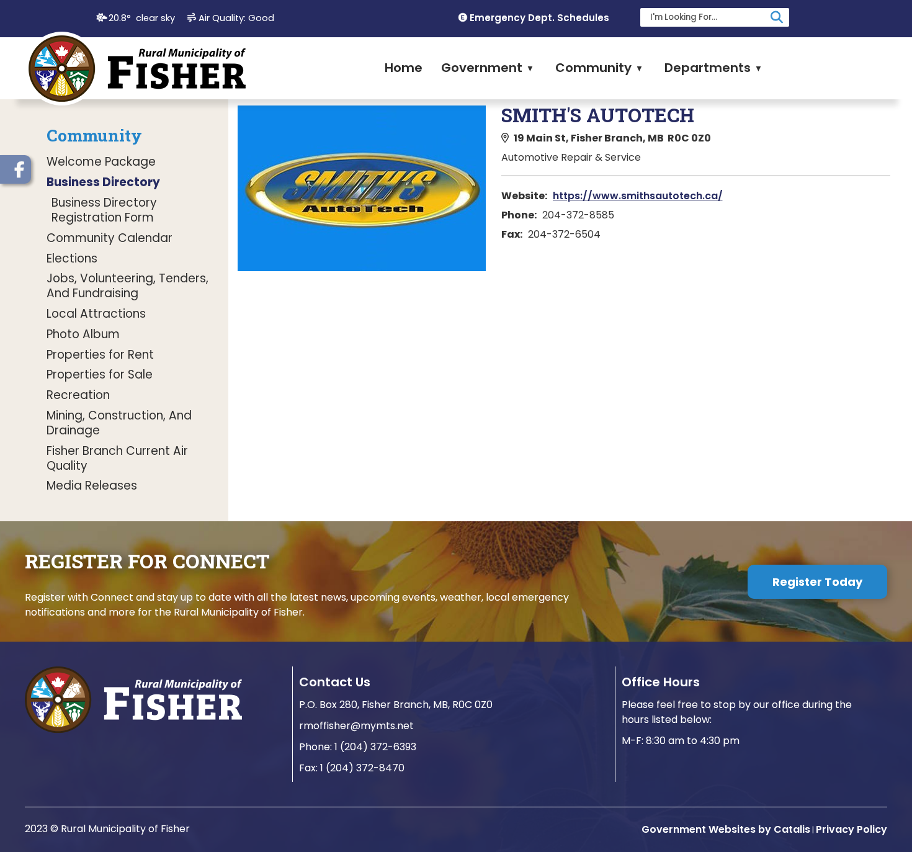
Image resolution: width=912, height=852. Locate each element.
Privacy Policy (851, 829)
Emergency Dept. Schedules (539, 17)
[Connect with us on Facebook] (15, 169)
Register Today (817, 582)
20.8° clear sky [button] (142, 18)
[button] (777, 17)
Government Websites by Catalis (726, 829)
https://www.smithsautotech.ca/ (638, 196)
